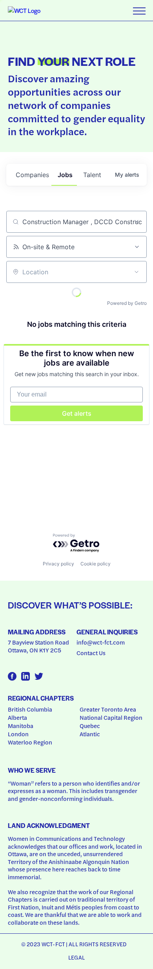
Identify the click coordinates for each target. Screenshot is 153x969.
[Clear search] (136, 221)
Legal (76, 957)
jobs (65, 175)
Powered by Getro (127, 303)
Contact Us (91, 653)
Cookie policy (95, 564)
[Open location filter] (136, 272)
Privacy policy (58, 564)
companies (32, 175)
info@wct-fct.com (100, 642)
